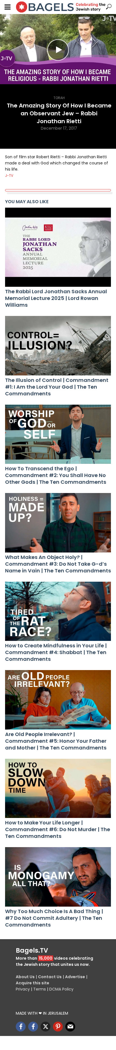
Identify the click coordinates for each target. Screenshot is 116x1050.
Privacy (23, 989)
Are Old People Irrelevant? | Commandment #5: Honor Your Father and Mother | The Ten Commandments (55, 741)
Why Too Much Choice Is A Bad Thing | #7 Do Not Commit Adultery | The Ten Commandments (54, 918)
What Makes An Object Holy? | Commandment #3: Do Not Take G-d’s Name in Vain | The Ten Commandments (58, 564)
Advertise (75, 977)
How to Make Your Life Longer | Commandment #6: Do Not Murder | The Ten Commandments (57, 829)
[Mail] (70, 1026)
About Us (25, 977)
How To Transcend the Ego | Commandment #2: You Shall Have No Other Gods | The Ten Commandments (55, 475)
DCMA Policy (61, 989)
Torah (59, 97)
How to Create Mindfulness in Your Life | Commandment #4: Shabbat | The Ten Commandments (56, 652)
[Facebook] (21, 1026)
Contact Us (50, 977)
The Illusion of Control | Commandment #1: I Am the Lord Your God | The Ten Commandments (56, 387)
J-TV (9, 175)
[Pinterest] (58, 1026)
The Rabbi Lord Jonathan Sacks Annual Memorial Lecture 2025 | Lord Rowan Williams (56, 298)
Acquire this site (32, 983)
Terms (39, 989)
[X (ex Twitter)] (45, 1026)
